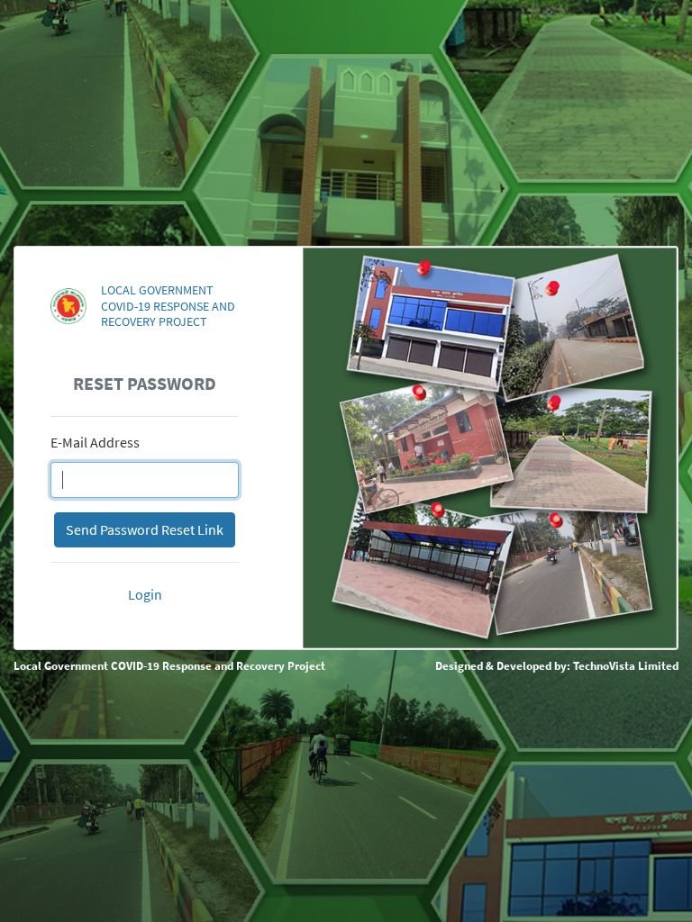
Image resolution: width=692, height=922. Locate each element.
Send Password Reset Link (144, 529)
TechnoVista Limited (625, 665)
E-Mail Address (95, 442)
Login (145, 594)
